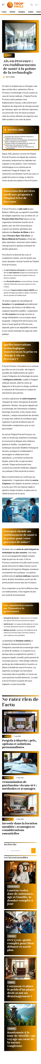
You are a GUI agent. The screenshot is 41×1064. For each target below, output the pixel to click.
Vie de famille (13, 886)
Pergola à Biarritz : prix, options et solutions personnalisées (19, 744)
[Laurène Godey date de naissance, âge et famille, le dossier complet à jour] (20, 873)
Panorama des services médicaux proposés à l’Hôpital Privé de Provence (19, 137)
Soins (9, 55)
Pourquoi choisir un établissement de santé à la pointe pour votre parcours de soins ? (20, 144)
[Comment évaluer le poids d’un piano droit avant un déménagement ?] (20, 969)
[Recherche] (31, 4)
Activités (12, 936)
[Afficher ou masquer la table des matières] (30, 130)
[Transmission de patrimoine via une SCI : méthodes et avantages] (20, 763)
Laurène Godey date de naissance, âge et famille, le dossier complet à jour (20, 897)
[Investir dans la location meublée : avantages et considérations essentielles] (20, 804)
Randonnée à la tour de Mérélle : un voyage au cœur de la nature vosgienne (21, 1039)
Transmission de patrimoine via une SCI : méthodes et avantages (19, 785)
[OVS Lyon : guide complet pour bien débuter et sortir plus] (20, 922)
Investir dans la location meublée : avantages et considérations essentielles (19, 828)
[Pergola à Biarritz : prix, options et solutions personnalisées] (20, 722)
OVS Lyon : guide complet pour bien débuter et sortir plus (20, 945)
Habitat (6, 736)
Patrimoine (7, 778)
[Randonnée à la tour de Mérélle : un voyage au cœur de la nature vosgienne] (20, 1015)
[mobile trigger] (4, 5)
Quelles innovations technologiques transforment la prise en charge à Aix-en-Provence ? (21, 141)
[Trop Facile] (15, 5)
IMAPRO (31, 290)
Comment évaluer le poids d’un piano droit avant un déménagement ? (20, 991)
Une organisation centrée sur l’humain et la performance (20, 147)
